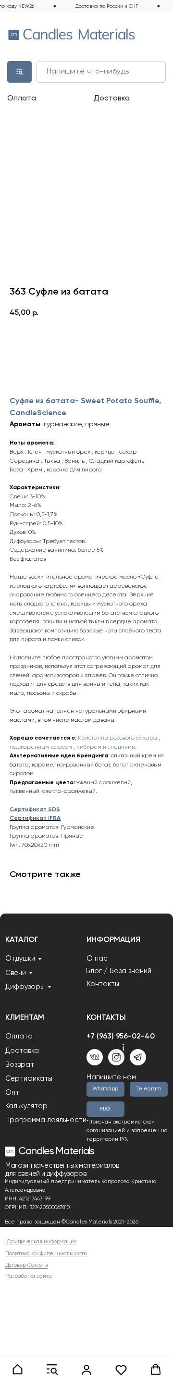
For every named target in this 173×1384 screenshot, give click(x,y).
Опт (12, 1092)
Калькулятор (26, 1106)
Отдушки (20, 958)
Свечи (15, 973)
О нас (97, 958)
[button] (17, 1369)
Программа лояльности (45, 1120)
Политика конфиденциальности (46, 1254)
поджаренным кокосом (41, 747)
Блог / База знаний (118, 971)
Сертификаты (28, 1078)
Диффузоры (25, 987)
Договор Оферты (26, 1265)
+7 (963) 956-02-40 (120, 1036)
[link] (86, 1369)
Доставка (112, 98)
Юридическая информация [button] (41, 1242)
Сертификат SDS (35, 810)
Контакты (103, 984)
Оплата (21, 98)
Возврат (19, 1065)
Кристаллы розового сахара (117, 738)
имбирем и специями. (106, 747)
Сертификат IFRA (35, 818)
